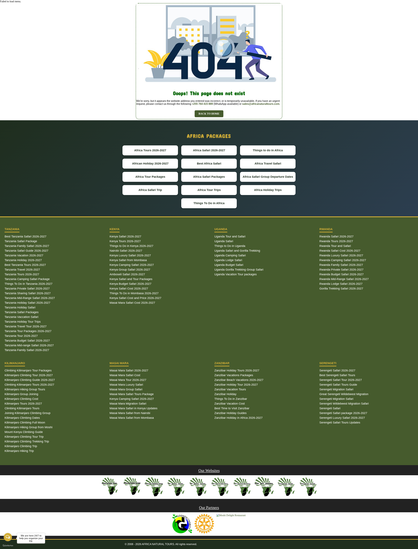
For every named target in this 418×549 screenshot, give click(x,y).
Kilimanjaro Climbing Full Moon (25, 422)
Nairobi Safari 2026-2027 (126, 250)
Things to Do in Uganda (229, 246)
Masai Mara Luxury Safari (126, 384)
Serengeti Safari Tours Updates (339, 422)
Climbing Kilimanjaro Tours (22, 408)
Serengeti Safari (329, 408)
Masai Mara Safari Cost (125, 375)
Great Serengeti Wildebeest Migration (343, 394)
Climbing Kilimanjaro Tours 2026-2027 (29, 384)
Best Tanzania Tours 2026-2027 (25, 265)
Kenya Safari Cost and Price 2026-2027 (135, 298)
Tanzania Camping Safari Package (27, 279)
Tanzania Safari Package (21, 241)
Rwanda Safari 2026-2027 (336, 236)
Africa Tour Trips (209, 190)
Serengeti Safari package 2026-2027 (343, 413)
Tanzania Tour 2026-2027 (21, 335)
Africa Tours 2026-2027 (150, 150)
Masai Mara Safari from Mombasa (132, 417)
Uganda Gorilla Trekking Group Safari (238, 269)
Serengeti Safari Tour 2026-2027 (340, 380)
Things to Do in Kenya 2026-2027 (131, 246)
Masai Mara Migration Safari (128, 403)
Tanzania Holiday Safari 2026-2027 (27, 302)
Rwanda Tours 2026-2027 (336, 241)
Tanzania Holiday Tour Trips (23, 321)
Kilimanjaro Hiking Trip (19, 451)
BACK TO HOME (209, 113)
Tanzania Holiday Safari (20, 307)
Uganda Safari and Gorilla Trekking (237, 250)
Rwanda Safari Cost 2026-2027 (339, 250)
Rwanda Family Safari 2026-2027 (341, 265)
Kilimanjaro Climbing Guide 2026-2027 (30, 380)
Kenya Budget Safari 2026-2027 (130, 283)
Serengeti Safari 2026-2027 (337, 370)
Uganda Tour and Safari (229, 236)
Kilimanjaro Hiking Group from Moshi (28, 427)
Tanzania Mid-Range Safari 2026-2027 (30, 298)
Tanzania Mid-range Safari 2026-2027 (29, 345)
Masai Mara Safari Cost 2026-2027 (132, 302)
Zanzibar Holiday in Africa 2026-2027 (238, 417)
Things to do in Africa (268, 150)
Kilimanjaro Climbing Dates (22, 417)
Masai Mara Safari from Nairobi (130, 413)
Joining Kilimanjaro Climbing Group (27, 413)
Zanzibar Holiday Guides (230, 413)
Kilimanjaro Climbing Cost (21, 398)
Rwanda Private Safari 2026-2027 (341, 269)
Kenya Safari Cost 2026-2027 (129, 288)
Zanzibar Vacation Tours (230, 389)
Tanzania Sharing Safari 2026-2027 (28, 293)
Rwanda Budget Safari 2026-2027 (341, 274)
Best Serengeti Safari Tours (337, 375)
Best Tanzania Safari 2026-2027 (25, 236)
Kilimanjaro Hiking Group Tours (25, 389)
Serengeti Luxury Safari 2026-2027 (342, 417)
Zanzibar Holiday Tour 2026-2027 (236, 384)
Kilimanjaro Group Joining (21, 394)
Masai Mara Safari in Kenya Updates (133, 408)
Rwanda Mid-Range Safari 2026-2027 (344, 279)
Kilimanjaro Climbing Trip (21, 446)
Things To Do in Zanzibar (230, 398)
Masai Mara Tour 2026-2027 (128, 380)
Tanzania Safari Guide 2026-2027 (26, 250)
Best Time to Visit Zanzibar (231, 408)
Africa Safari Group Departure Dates (268, 176)
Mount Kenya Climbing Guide (24, 432)
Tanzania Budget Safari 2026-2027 (27, 340)
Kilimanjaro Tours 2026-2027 (23, 403)
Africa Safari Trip (150, 190)
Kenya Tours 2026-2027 (125, 241)
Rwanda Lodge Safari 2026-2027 (340, 283)
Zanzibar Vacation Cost (229, 403)
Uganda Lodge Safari (228, 260)
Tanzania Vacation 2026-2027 (24, 255)
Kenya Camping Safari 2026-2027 (132, 265)
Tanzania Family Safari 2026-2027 (27, 246)
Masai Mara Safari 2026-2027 (129, 370)
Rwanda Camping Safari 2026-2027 (342, 260)
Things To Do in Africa (209, 203)
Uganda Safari (223, 241)
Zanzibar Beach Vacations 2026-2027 (238, 380)
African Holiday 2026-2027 (150, 163)
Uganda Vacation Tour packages (235, 274)
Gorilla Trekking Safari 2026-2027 (341, 288)
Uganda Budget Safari (228, 265)
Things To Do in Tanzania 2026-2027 (28, 283)
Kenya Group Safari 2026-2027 (130, 269)
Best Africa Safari (209, 163)
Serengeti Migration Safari (336, 389)
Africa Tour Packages (150, 176)
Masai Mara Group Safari (126, 389)
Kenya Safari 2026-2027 (125, 236)
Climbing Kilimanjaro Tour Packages (28, 370)
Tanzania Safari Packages (22, 312)
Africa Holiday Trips (268, 190)
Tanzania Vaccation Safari (21, 317)
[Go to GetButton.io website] (8, 546)
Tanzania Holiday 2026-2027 (23, 260)
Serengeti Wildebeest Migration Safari (344, 403)
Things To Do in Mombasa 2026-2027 (134, 293)
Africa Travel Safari (268, 163)
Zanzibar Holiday (225, 394)
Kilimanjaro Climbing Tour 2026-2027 (29, 375)
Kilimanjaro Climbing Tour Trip (24, 436)
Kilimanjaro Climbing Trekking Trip (27, 441)
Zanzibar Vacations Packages (233, 375)
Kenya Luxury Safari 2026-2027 (130, 255)
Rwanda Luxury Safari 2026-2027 (341, 255)
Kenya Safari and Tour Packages (131, 279)
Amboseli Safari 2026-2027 (127, 274)
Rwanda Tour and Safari (335, 246)
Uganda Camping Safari (230, 255)
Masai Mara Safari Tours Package (132, 394)
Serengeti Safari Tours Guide (338, 384)
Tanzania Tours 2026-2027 (22, 274)
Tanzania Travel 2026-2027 (22, 269)
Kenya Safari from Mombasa (128, 260)
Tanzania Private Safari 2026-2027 (27, 288)
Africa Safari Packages (209, 176)
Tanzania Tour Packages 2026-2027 (28, 331)
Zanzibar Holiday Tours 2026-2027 (236, 370)
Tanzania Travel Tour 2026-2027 (26, 326)
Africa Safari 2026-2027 (209, 150)
